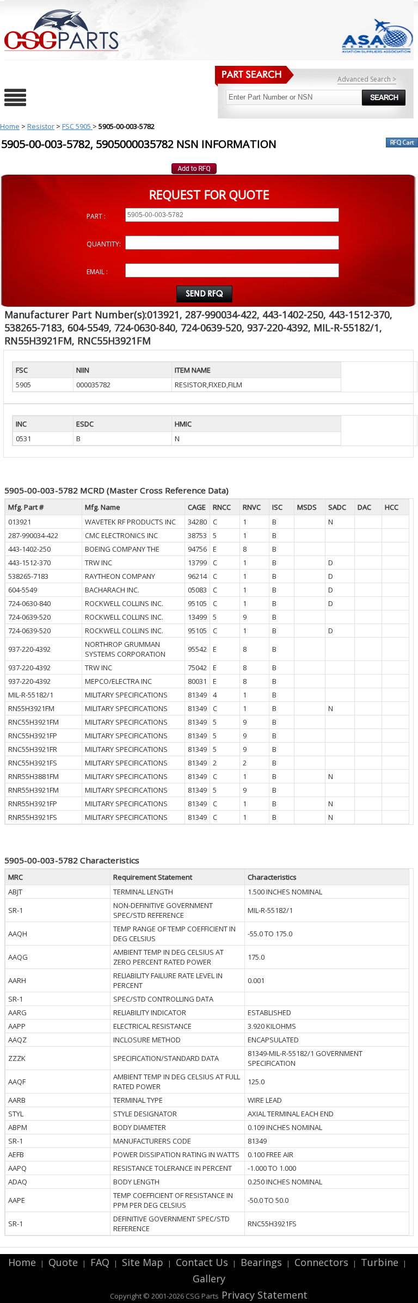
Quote (63, 1262)
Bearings (261, 1262)
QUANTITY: (104, 244)
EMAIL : (97, 271)
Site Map (142, 1262)
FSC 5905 (77, 126)
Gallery (209, 1278)
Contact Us (202, 1262)
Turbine (379, 1262)
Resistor (40, 126)
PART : (96, 216)
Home (10, 126)
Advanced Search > (366, 79)
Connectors (321, 1262)
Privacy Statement (263, 1294)
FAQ (99, 1262)
